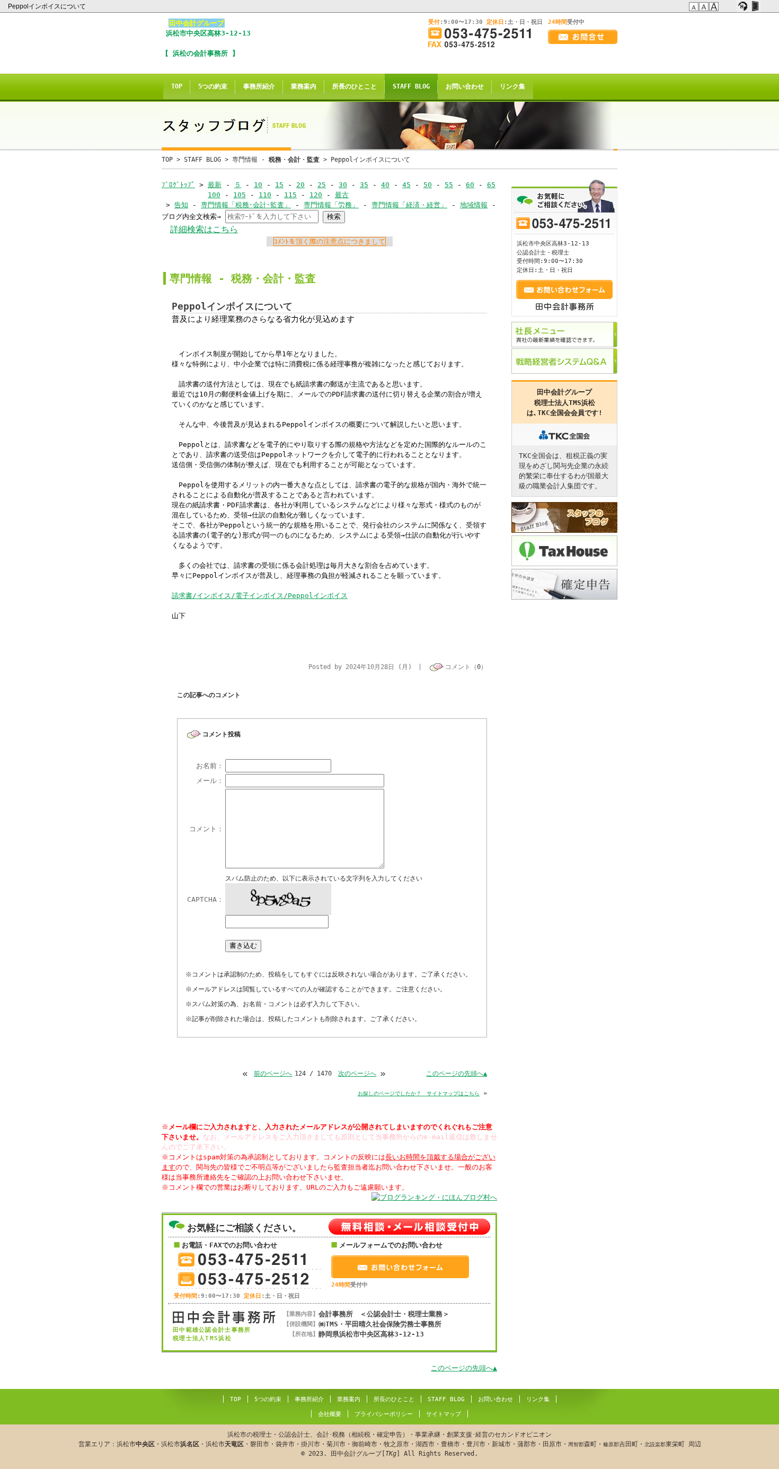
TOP (176, 86)
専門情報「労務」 (331, 205)
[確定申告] (564, 584)
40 (385, 185)
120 (315, 195)
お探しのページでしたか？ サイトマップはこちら (419, 1093)
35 (364, 185)
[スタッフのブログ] (564, 517)
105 (239, 195)
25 (321, 185)
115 (290, 195)
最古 (342, 195)
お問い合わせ (465, 86)
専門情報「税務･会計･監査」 (246, 205)
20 (300, 185)
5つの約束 (212, 86)
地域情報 (474, 205)
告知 (181, 205)
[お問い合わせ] (582, 37)
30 (343, 185)
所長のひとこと (354, 86)
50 (427, 185)
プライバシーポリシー (384, 1414)
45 (406, 185)
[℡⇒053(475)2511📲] (483, 33)
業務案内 (303, 86)
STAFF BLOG (411, 86)
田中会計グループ (196, 23)
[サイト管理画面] (755, 6)
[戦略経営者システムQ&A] (564, 361)
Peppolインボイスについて (47, 6)
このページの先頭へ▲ (456, 1073)
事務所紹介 (259, 86)
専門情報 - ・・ (276, 159)
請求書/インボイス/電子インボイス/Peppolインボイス (260, 596)
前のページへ (273, 1073)
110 (265, 195)
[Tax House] (564, 550)
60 (470, 185)
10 (258, 185)
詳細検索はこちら (204, 229)
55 (449, 185)
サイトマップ (443, 1414)
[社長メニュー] (564, 334)
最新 (215, 185)
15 (279, 185)
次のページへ (357, 1073)
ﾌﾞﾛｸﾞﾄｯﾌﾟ (178, 185)
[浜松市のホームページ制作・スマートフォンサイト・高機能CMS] (743, 6)
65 (491, 185)
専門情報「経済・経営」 (409, 205)
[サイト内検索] (730, 6)
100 (214, 195)
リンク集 (512, 86)
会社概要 (329, 1414)
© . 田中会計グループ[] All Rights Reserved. (389, 1444)
